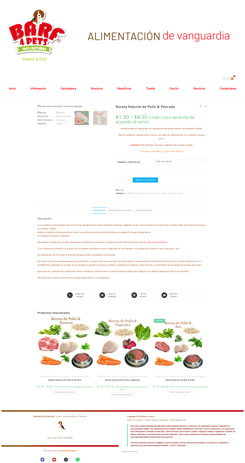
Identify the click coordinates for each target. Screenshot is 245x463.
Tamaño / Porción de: (128, 162)
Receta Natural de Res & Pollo (180, 380)
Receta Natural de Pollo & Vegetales (122, 380)
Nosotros (97, 88)
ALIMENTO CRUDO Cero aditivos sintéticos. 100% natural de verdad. (153, 193)
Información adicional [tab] (120, 210)
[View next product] (206, 106)
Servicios (199, 88)
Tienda (150, 88)
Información (38, 88)
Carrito (174, 88)
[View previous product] (201, 106)
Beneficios (124, 88)
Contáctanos (228, 88)
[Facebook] (42, 460)
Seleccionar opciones (65, 392)
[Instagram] (66, 460)
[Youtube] (54, 460)
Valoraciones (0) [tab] (144, 210)
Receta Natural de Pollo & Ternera (64, 380)
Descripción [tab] (99, 210)
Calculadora (68, 88)
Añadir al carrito (145, 180)
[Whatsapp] (78, 460)
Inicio (12, 88)
